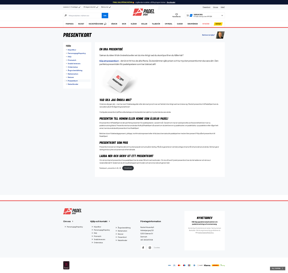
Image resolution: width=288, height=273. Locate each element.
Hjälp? (223, 7)
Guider (180, 24)
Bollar (144, 24)
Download (128, 168)
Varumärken (192, 24)
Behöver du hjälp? (208, 35)
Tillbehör (156, 24)
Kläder (134, 24)
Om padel (168, 24)
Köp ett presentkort (109, 60)
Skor (124, 24)
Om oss (215, 7)
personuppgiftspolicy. (206, 232)
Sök (105, 16)
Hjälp (68, 45)
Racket (81, 24)
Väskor (114, 24)
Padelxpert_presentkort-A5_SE (110, 168)
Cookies (157, 248)
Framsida (69, 24)
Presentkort (206, 7)
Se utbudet (171, 2)
